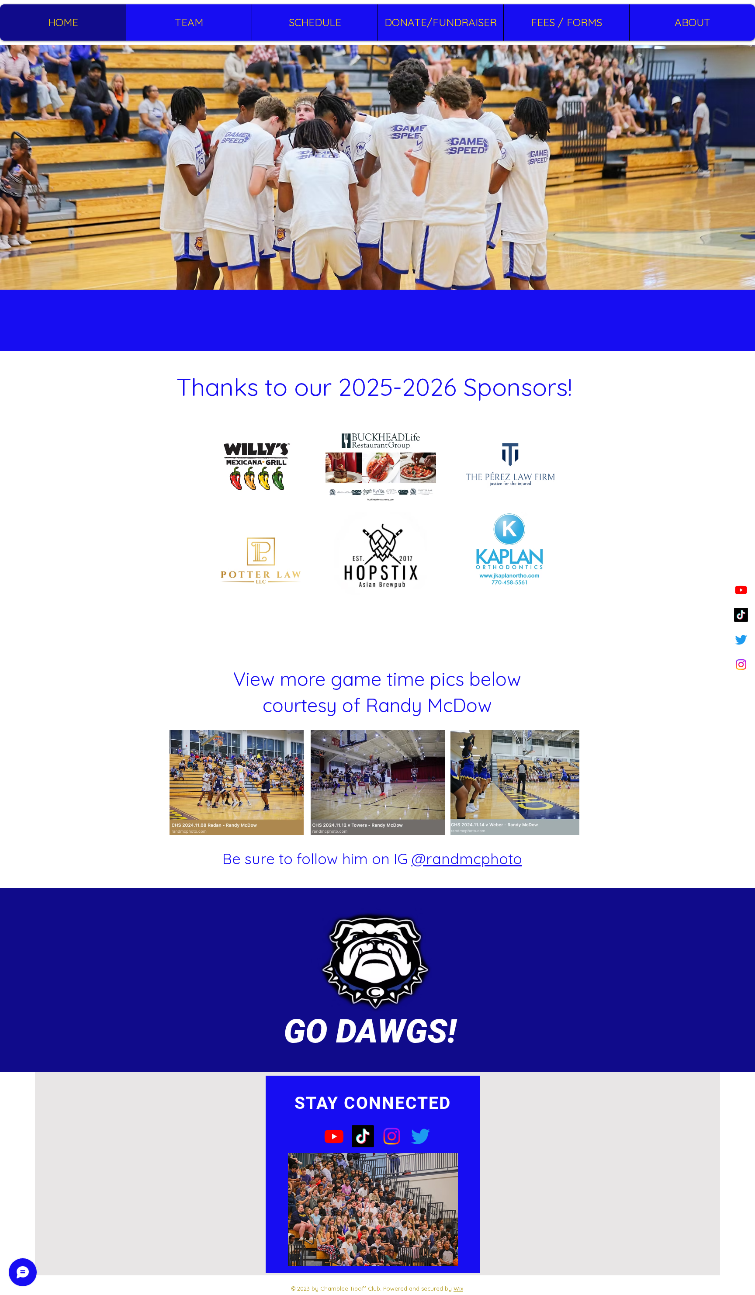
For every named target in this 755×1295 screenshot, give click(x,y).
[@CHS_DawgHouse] (741, 640)
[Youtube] (741, 590)
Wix (458, 1288)
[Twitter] (420, 1136)
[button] (189, 22)
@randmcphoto (467, 858)
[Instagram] (741, 665)
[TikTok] (741, 615)
